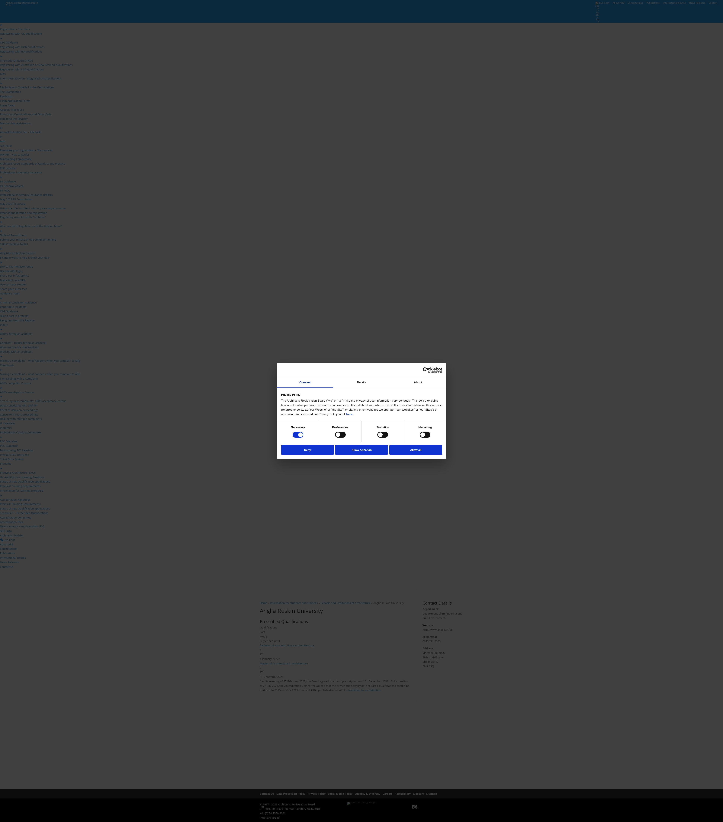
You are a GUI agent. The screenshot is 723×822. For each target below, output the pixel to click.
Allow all (415, 449)
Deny (307, 449)
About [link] (418, 382)
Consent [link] (305, 382)
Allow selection (362, 449)
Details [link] (361, 382)
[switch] (340, 435)
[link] (425, 370)
